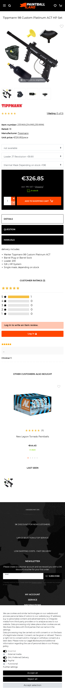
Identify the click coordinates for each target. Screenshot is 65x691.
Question (9, 229)
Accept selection (32, 685)
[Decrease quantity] (13, 203)
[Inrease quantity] (13, 199)
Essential (12, 651)
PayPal (11, 660)
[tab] (32, 218)
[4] (45, 94)
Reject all (32, 679)
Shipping (39, 187)
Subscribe (54, 576)
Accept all (32, 673)
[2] (19, 94)
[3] (32, 94)
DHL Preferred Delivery (18, 657)
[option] (32, 417)
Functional (13, 664)
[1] (7, 94)
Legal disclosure (34, 641)
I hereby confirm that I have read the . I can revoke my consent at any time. (32, 583)
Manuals (9, 239)
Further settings (10, 667)
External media (14, 654)
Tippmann (23, 133)
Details (8, 219)
